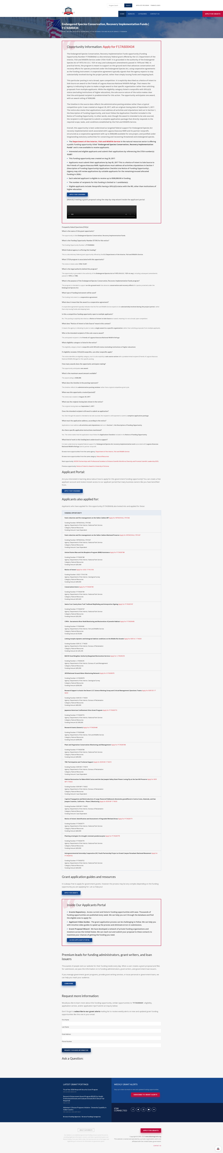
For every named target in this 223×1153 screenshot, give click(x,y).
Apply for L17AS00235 (117, 656)
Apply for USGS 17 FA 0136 (85, 570)
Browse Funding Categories (91, 1116)
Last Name (65, 1027)
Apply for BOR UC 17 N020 (132, 639)
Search (128, 5)
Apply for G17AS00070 (107, 673)
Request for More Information (76, 1050)
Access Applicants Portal (80, 940)
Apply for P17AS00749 (86, 587)
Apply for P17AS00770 (112, 836)
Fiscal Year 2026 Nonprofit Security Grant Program (80, 1089)
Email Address (66, 1034)
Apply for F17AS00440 (90, 727)
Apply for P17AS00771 (125, 819)
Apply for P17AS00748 (117, 552)
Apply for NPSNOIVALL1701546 (119, 518)
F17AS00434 (123, 31)
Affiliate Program (142, 5)
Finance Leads (155, 5)
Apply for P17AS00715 (110, 710)
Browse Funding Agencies (72, 1116)
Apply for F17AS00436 (127, 621)
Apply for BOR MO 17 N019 (102, 762)
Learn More (68, 983)
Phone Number (67, 1041)
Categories (142, 14)
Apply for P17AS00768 (118, 745)
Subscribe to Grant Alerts (145, 1094)
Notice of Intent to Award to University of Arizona (92, 466)
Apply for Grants (212, 14)
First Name (65, 1020)
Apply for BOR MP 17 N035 (108, 801)
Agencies (131, 14)
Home (122, 14)
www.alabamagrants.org (153, 1136)
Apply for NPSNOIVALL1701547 (130, 535)
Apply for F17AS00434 (118, 47)
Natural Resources (73, 31)
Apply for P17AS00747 (126, 604)
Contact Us (154, 14)
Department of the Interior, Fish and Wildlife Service (100, 31)
